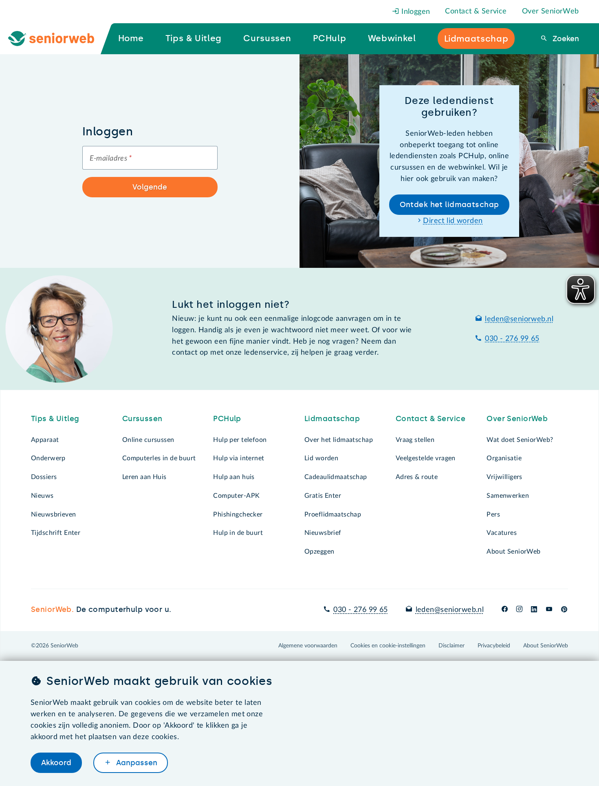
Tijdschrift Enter (55, 533)
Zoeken (565, 38)
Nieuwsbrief (322, 533)
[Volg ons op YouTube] (549, 610)
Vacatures (502, 533)
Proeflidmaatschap (332, 514)
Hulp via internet (238, 458)
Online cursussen (148, 440)
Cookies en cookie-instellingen (387, 646)
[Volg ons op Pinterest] (564, 610)
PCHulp (227, 418)
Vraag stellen (415, 440)
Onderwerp (48, 458)
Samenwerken (508, 495)
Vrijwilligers (504, 477)
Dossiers (44, 477)
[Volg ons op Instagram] (519, 610)
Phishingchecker (237, 514)
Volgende (149, 187)
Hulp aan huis (234, 477)
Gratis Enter (322, 495)
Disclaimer (451, 646)
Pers (493, 514)
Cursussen (142, 418)
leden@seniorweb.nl (519, 319)
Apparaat (45, 440)
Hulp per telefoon (239, 440)
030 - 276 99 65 (512, 338)
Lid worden (321, 458)
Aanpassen (135, 762)
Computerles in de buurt (159, 458)
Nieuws (42, 495)
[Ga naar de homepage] (58, 38)
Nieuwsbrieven (53, 514)
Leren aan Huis (144, 477)
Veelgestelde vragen (426, 458)
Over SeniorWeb (550, 11)
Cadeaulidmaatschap (335, 477)
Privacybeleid (494, 646)
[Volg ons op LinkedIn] (534, 610)
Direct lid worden (452, 221)
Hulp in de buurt (238, 533)
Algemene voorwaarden (307, 646)
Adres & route (417, 477)
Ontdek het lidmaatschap (449, 204)
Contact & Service (476, 11)
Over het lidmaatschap (338, 440)
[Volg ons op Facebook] (504, 610)
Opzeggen (319, 551)
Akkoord (56, 762)
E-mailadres (111, 158)
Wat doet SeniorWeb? (520, 440)
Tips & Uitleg (55, 418)
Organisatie (504, 458)
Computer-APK (236, 495)
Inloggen (414, 11)
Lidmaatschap (332, 418)
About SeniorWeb (513, 551)
